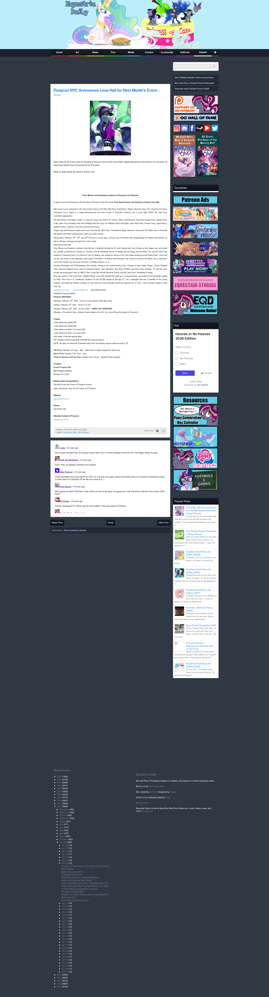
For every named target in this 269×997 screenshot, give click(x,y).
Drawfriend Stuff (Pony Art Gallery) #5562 (198, 571)
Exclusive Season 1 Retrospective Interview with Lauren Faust (199, 645)
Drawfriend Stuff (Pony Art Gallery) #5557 (198, 591)
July (61, 824)
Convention (67, 432)
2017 (59, 803)
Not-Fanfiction (83, 432)
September (64, 818)
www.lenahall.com (81, 290)
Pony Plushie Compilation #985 (201, 625)
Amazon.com (147, 811)
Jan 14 (65, 932)
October (63, 815)
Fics (113, 52)
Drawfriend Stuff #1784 (71, 874)
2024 (59, 782)
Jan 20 (65, 914)
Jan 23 (65, 905)
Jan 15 (65, 929)
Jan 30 (65, 848)
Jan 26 (65, 860)
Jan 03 (65, 965)
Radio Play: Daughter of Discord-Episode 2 (80, 877)
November (64, 812)
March (62, 836)
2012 (59, 983)
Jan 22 (65, 909)
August (62, 821)
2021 (59, 791)
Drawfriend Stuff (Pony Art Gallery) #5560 (198, 665)
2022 (59, 788)
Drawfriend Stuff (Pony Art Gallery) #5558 (198, 553)
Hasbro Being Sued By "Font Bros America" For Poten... (86, 885)
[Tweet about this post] (163, 430)
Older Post (164, 522)
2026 (59, 776)
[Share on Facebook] (157, 430)
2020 (59, 794)
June (61, 827)
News (95, 52)
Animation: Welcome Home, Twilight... (199, 609)
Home (59, 52)
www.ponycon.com (61, 290)
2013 (59, 980)
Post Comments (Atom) (75, 530)
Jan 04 (65, 962)
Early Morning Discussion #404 (75, 900)
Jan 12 (65, 938)
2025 (59, 779)
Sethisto (153, 791)
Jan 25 (65, 863)
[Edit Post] (89, 429)
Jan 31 (65, 845)
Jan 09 (65, 947)
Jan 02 (65, 968)
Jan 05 (65, 959)
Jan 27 (65, 857)
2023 (59, 785)
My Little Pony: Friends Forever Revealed (194, 83)
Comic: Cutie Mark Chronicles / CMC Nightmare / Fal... (85, 883)
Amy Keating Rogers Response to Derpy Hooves (201, 532)
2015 (59, 974)
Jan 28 (65, 854)
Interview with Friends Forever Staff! (192, 88)
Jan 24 (65, 903)
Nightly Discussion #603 (71, 871)
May (61, 830)
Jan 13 (65, 935)
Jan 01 (65, 971)
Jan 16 (65, 926)
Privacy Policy (142, 802)
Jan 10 (65, 944)
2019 (59, 797)
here (167, 797)
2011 (59, 986)
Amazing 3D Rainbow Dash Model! (76, 880)
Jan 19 (65, 918)
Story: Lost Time (68, 897)
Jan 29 (65, 851)
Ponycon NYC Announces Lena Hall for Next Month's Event (106, 90)
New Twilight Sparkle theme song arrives (194, 77)
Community (167, 52)
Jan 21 (65, 912)
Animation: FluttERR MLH (72, 891)
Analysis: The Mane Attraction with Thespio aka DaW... (85, 894)
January (63, 842)
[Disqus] (110, 478)
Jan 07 (65, 953)
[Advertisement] (196, 699)
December (64, 809)
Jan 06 (65, 956)
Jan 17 (65, 923)
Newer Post (57, 522)
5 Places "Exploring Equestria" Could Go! (79, 888)
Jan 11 (65, 941)
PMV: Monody (67, 868)
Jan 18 (65, 920)
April (61, 833)
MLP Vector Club (156, 786)
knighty (173, 791)
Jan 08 (65, 950)
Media (131, 52)
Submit (203, 52)
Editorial (184, 52)
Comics (149, 52)
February (63, 839)
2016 (59, 806)
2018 (59, 800)
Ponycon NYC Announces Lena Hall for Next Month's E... (86, 866)
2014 (59, 977)
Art (77, 52)
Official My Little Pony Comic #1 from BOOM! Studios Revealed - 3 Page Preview (201, 510)
